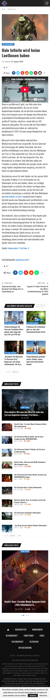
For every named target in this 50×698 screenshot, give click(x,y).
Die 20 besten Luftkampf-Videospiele (27, 512)
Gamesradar (13, 248)
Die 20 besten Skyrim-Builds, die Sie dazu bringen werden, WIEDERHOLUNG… (28, 437)
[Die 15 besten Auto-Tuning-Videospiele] (7, 491)
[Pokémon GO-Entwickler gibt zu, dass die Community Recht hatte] (36, 317)
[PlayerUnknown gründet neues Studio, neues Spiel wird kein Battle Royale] (36, 347)
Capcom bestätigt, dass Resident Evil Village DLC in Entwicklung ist (12, 289)
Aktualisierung (8, 44)
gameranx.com (22, 259)
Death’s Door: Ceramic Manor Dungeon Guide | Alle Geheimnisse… (30, 425)
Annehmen (33, 695)
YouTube (24, 248)
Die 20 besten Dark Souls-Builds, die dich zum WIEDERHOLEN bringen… (30, 475)
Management (37, 629)
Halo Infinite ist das (13, 196)
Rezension (34, 641)
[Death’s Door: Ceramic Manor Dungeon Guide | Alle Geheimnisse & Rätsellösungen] (7, 427)
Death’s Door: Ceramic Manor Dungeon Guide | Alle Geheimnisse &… (25, 603)
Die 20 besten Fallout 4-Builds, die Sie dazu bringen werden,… (29, 450)
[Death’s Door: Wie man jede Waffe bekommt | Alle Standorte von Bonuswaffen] (7, 465)
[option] (25, 582)
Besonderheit (12, 635)
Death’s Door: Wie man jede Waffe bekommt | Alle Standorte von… (30, 463)
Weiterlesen (43, 695)
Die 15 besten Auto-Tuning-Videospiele (28, 487)
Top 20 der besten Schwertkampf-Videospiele (30, 525)
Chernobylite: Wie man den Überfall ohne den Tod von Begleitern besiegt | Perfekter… (24, 413)
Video (42, 635)
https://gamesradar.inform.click (34, 664)
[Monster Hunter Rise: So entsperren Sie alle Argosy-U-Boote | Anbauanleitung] (7, 503)
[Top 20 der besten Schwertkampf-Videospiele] (7, 529)
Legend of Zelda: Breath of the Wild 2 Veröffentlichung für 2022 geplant (37, 290)
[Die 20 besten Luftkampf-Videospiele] (7, 516)
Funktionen (25, 407)
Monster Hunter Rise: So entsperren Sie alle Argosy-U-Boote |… (30, 501)
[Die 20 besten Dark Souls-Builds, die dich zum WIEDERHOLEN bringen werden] (7, 478)
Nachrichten (20, 629)
